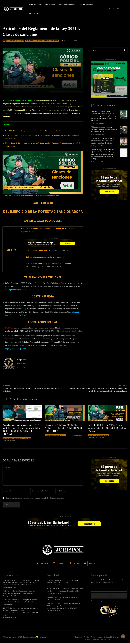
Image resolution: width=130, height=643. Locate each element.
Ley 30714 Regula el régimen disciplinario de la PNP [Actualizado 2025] (34, 131)
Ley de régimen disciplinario (99, 435)
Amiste (43, 637)
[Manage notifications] (123, 636)
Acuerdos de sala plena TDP (55, 435)
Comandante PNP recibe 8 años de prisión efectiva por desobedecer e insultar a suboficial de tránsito (102, 140)
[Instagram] (109, 8)
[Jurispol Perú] (9, 363)
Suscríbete (109, 596)
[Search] (124, 50)
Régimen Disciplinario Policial (13, 41)
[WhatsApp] (117, 8)
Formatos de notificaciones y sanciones (17, 438)
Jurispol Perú (21, 360)
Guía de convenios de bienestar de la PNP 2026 (63, 597)
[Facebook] (105, 8)
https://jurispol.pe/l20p (74, 331)
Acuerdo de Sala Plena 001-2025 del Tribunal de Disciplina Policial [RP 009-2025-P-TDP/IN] (64, 428)
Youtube (92, 563)
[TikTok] (113, 8)
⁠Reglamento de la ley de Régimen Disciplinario (42, 41)
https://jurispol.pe (22, 363)
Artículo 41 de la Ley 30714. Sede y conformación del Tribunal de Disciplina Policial (107, 428)
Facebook (44, 563)
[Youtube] (85, 563)
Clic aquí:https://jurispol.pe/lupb (18, 290)
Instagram (61, 563)
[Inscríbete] (51, 243)
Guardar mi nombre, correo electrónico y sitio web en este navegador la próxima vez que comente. (35, 498)
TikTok (76, 563)
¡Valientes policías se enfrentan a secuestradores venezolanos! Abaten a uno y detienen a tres (104, 129)
